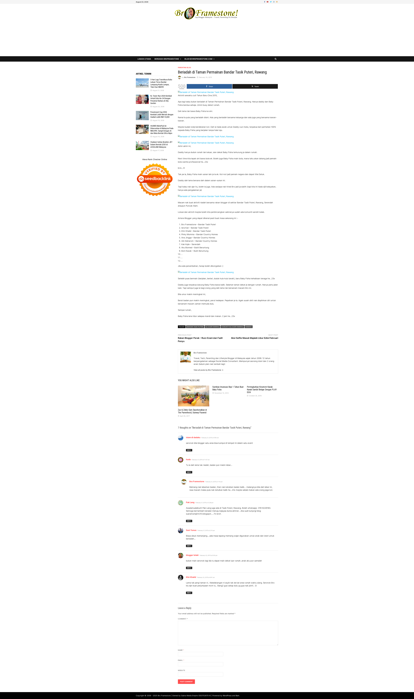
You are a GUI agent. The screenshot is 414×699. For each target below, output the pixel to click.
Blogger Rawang (212, 327)
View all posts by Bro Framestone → (208, 370)
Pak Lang (190, 502)
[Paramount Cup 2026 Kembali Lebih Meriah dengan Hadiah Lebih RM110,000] (142, 112)
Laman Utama (144, 59)
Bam (237, 695)
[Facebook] (265, 2)
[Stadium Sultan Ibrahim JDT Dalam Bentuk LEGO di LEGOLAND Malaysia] (142, 142)
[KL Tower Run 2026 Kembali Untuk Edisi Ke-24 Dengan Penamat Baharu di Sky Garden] (142, 96)
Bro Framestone (189, 77)
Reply (189, 450)
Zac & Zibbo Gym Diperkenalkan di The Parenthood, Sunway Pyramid (192, 411)
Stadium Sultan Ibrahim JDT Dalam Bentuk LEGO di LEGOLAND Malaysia (161, 144)
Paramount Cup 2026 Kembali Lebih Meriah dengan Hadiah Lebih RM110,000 (161, 114)
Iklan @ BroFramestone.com (198, 59)
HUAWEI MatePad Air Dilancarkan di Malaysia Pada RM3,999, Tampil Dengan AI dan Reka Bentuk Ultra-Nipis (161, 129)
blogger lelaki (192, 555)
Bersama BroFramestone (166, 59)
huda (188, 459)
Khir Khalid (191, 577)
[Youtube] (268, 2)
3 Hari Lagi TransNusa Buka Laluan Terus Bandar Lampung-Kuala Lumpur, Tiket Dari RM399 (161, 83)
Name (181, 650)
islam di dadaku (193, 437)
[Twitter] (271, 2)
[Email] (277, 2)
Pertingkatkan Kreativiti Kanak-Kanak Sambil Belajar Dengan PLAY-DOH (262, 390)
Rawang (248, 327)
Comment (183, 619)
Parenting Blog (184, 67)
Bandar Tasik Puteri (195, 327)
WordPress (227, 695)
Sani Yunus (191, 530)
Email (181, 660)
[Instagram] (274, 2)
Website (181, 670)
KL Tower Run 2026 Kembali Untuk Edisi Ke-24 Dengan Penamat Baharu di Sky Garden (161, 99)
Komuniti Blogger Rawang (232, 327)
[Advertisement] (207, 40)
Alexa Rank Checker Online (154, 159)
